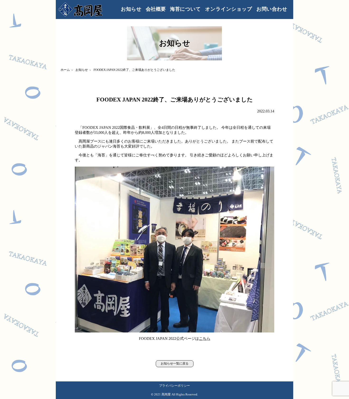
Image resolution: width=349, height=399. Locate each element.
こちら (204, 339)
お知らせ (131, 9)
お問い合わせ (271, 9)
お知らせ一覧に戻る (175, 363)
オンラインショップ (228, 9)
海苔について (185, 9)
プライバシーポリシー (174, 385)
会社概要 (156, 9)
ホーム (65, 70)
